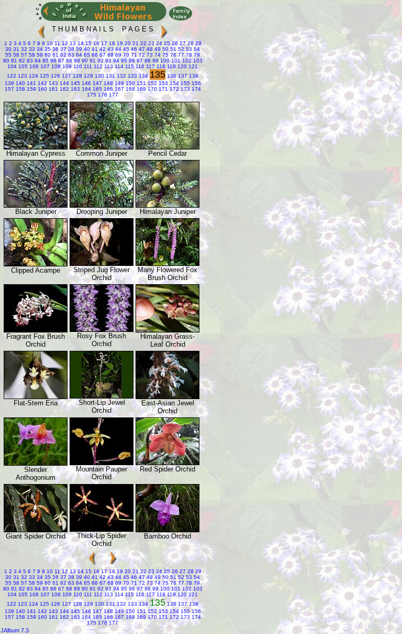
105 (22, 66)
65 (86, 55)
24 (158, 43)
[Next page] (164, 29)
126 (54, 76)
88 (68, 60)
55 (8, 55)
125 (43, 76)
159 (30, 89)
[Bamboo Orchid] (167, 530)
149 (118, 83)
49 (157, 49)
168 (129, 89)
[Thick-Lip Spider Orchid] (101, 529)
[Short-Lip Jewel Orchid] (101, 396)
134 (142, 76)
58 (31, 55)
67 (102, 55)
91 (92, 60)
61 (55, 55)
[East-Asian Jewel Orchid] (167, 397)
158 (19, 89)
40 (86, 49)
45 (125, 49)
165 (96, 89)
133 (131, 76)
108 (55, 66)
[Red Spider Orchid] (167, 463)
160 (41, 89)
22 (143, 43)
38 (70, 49)
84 (37, 60)
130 (98, 76)
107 (44, 66)
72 (141, 55)
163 (74, 89)
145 (74, 83)
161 (52, 89)
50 (165, 49)
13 (72, 43)
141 (30, 83)
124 (32, 76)
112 (97, 66)
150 (129, 83)
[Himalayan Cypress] (36, 147)
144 (63, 83)
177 (112, 95)
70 (125, 55)
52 (180, 49)
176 (101, 95)
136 (170, 76)
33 (31, 49)
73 (149, 55)
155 (184, 83)
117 (149, 66)
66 (94, 55)
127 (65, 76)
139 (9, 83)
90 (84, 60)
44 (117, 49)
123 (21, 76)
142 (41, 83)
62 (62, 55)
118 (160, 66)
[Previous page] (41, 29)
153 (162, 83)
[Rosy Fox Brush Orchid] (101, 330)
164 (85, 89)
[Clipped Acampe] (36, 264)
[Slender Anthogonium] (36, 463)
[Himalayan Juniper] (167, 205)
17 (103, 43)
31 (15, 49)
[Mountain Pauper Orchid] (101, 463)
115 (129, 66)
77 (180, 55)
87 (60, 60)
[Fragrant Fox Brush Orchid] (36, 330)
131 (109, 76)
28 (190, 43)
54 (196, 49)
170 (151, 89)
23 (150, 43)
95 (123, 60)
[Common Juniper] (101, 147)
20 (127, 43)
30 (8, 49)
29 (198, 43)
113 (108, 66)
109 (66, 66)
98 (147, 60)
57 (23, 55)
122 (11, 76)
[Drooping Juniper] (101, 205)
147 (96, 83)
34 (39, 49)
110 (77, 66)
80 (6, 60)
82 (21, 60)
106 (33, 66)
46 (133, 49)
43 (110, 49)
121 (192, 66)
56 (15, 55)
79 (196, 55)
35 (47, 49)
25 (166, 43)
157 (9, 89)
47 (141, 49)
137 (181, 76)
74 (157, 55)
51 (172, 49)
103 (197, 60)
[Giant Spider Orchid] (36, 530)
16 (95, 43)
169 (140, 89)
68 (110, 55)
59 (39, 55)
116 (139, 66)
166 (107, 89)
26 (174, 43)
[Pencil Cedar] (167, 147)
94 (115, 60)
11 (56, 43)
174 (195, 89)
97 (139, 60)
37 (62, 49)
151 (140, 83)
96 (131, 60)
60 (47, 55)
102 (186, 60)
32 (23, 49)
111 (87, 66)
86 (53, 60)
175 (91, 95)
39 (78, 49)
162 (63, 89)
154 (173, 83)
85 (45, 60)
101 (175, 60)
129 (87, 76)
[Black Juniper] (36, 205)
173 (184, 89)
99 (155, 60)
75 (165, 55)
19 (119, 43)
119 (170, 66)
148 (107, 83)
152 (151, 83)
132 (120, 76)
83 (29, 60)
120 (181, 66)
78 (188, 55)
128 (76, 76)
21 (135, 43)
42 (102, 49)
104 (12, 66)
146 (85, 83)
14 (80, 43)
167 (118, 89)
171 (162, 89)
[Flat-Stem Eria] (36, 397)
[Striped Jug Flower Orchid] (101, 263)
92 (100, 60)
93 (107, 60)
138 (192, 76)
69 (117, 55)
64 (78, 55)
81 (13, 60)
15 (88, 43)
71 (133, 55)
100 (164, 60)
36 (55, 49)
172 (173, 89)
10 (49, 43)
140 (19, 83)
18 (111, 43)
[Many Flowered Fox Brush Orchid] (167, 263)
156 (195, 83)
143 (52, 83)
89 (76, 60)
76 (172, 55)
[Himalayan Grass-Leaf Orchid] (167, 330)
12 (64, 43)
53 (188, 49)
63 (70, 55)
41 (94, 49)
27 (182, 43)
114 (118, 66)
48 (149, 49)
